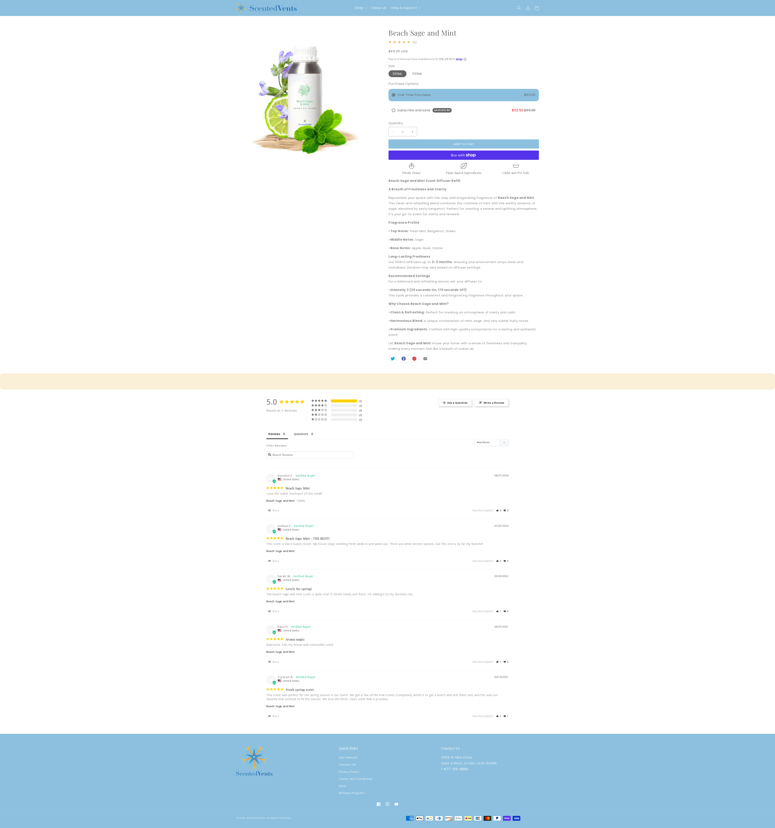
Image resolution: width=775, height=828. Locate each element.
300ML (397, 74)
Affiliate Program (351, 793)
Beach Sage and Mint (280, 500)
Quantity (396, 123)
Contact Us (347, 765)
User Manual (348, 757)
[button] (361, 8)
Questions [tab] (301, 434)
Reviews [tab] (274, 434)
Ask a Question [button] (457, 403)
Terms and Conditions (355, 779)
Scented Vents (256, 818)
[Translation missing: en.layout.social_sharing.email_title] (425, 358)
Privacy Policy (349, 772)
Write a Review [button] (494, 403)
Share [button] (275, 510)
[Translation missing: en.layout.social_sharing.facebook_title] (403, 358)
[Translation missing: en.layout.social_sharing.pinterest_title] (414, 358)
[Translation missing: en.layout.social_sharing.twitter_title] (393, 358)
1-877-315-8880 (454, 769)
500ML (417, 74)
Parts (342, 786)
